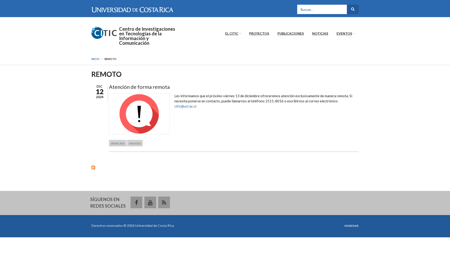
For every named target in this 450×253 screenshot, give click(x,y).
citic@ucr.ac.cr (185, 106)
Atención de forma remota (139, 87)
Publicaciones (291, 33)
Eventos (344, 33)
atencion (118, 143)
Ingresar (351, 225)
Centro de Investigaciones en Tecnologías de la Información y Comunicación (147, 35)
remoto (135, 143)
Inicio (95, 58)
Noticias (320, 33)
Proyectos (259, 33)
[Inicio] (104, 32)
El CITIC (231, 33)
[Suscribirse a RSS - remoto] (225, 167)
